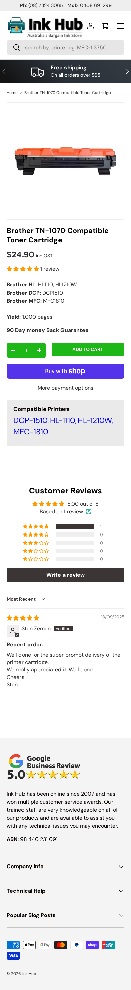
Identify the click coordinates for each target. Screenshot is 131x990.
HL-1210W (95, 420)
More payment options (65, 387)
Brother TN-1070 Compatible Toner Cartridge (67, 93)
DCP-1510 (30, 420)
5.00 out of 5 (83, 503)
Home (12, 93)
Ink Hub (29, 973)
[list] (65, 161)
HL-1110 (62, 420)
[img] (23, 618)
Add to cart (87, 349)
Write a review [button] (65, 574)
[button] (105, 26)
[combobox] (65, 47)
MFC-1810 (30, 432)
